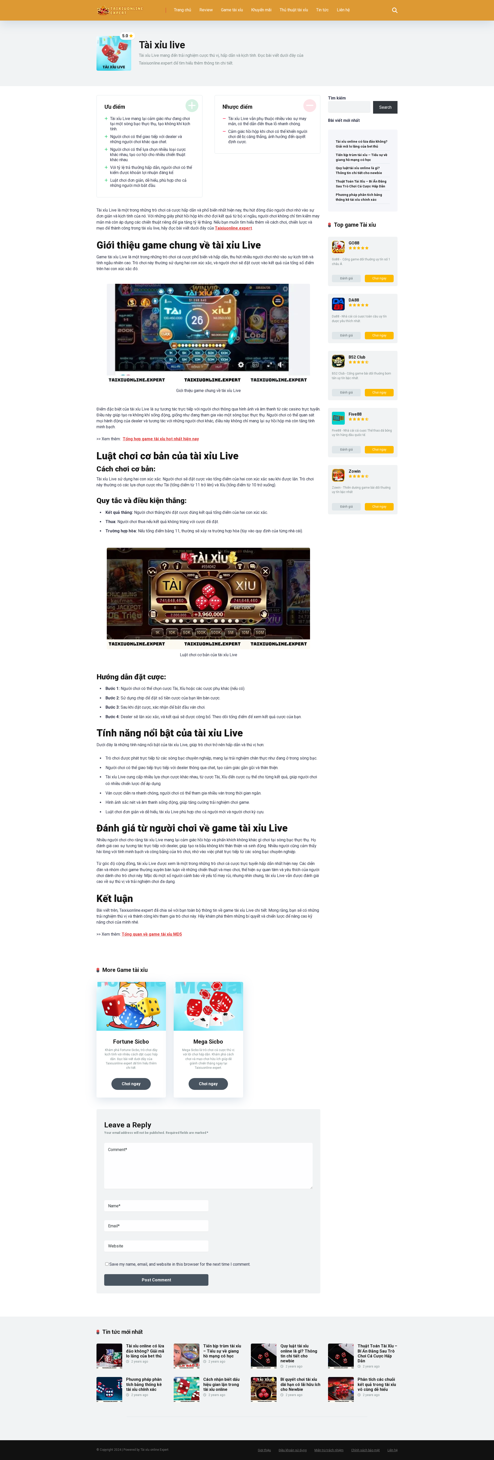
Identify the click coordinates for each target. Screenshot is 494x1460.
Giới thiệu (264, 1450)
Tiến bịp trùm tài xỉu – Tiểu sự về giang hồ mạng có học (361, 157)
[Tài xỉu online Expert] (120, 8)
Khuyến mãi (261, 9)
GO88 (354, 243)
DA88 (354, 300)
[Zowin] (338, 480)
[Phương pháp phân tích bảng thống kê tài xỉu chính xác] (109, 1401)
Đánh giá (346, 278)
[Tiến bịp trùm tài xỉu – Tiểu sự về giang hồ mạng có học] (186, 1367)
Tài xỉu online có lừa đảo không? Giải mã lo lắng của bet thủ (361, 144)
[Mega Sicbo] (208, 1029)
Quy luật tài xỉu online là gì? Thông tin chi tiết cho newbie (359, 170)
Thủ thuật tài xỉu (294, 9)
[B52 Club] (338, 366)
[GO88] (338, 252)
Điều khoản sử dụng (293, 1450)
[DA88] (338, 309)
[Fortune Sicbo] (131, 1029)
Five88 (355, 414)
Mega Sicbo (208, 1041)
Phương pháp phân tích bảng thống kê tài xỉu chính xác (359, 197)
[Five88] (338, 423)
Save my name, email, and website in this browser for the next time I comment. (179, 1264)
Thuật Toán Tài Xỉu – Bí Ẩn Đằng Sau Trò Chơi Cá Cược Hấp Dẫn (361, 183)
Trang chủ (182, 9)
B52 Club (357, 357)
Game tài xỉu (232, 9)
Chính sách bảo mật (365, 1450)
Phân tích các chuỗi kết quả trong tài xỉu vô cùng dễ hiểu (377, 1384)
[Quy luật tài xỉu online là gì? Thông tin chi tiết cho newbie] (264, 1367)
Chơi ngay (131, 1083)
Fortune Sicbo (131, 1041)
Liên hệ (343, 9)
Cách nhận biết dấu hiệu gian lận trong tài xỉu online (221, 1384)
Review (206, 9)
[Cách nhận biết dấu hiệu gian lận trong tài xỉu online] (186, 1401)
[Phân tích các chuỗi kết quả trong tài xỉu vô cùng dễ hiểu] (341, 1401)
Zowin (354, 471)
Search (385, 107)
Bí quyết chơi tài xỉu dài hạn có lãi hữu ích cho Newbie (300, 1384)
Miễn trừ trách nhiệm (328, 1450)
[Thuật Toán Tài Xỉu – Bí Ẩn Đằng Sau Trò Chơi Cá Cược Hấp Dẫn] (341, 1367)
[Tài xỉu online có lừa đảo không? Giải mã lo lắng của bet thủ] (109, 1367)
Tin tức (322, 9)
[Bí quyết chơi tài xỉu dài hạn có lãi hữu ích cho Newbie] (264, 1401)
